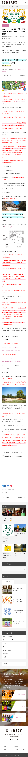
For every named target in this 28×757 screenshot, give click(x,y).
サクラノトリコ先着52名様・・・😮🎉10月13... (8, 520)
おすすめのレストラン (8, 640)
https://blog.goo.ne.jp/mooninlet (10, 358)
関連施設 (16, 747)
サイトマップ (5, 749)
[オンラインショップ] (14, 702)
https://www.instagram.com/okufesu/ (11, 350)
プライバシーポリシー (19, 749)
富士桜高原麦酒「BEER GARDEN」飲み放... (8, 555)
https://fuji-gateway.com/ (10, 227)
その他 (4, 643)
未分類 (4, 657)
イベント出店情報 (7, 636)
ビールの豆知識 (7, 650)
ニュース (5, 25)
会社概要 (4, 747)
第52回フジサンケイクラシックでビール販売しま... (8, 540)
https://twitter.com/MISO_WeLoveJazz (11, 361)
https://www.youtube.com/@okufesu (11, 347)
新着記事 (8, 581)
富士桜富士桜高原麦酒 (11, 490)
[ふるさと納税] (14, 713)
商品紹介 (5, 653)
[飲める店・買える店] (14, 691)
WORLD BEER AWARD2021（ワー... (19, 520)
